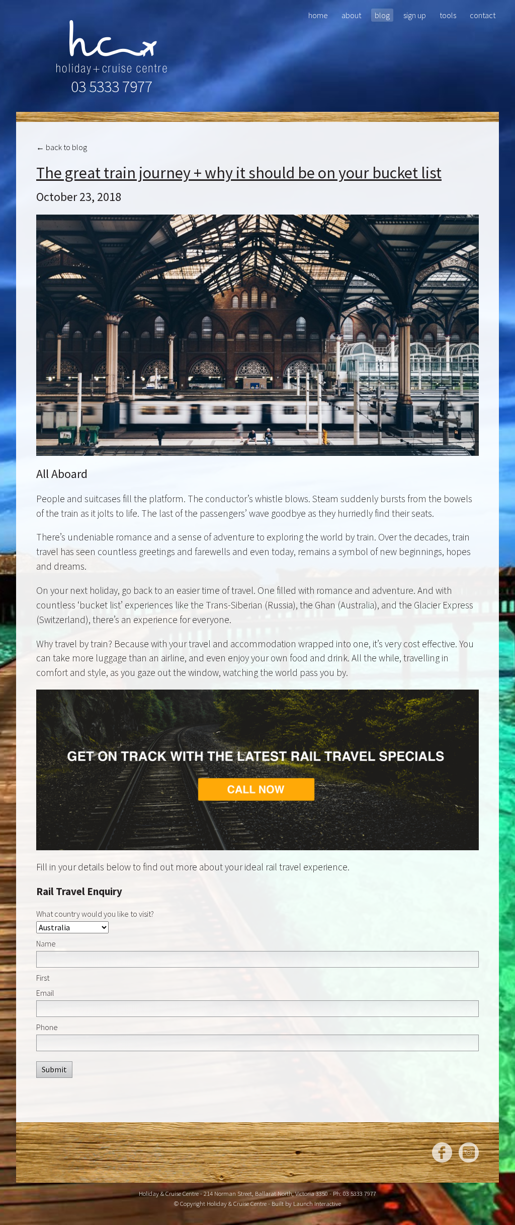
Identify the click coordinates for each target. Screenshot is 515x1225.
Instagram (469, 1152)
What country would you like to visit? (95, 914)
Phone (47, 1027)
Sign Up (414, 15)
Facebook (442, 1152)
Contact (482, 15)
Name (46, 943)
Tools (448, 15)
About (351, 15)
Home (318, 15)
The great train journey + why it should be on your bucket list (239, 173)
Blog (382, 15)
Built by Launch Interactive (306, 1203)
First (42, 978)
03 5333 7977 (111, 87)
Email (45, 993)
